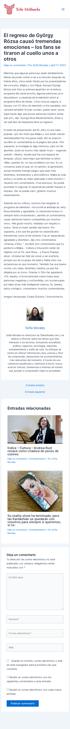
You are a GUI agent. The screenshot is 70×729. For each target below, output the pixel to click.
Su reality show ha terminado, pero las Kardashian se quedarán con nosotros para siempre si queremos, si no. (34, 520)
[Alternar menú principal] (63, 9)
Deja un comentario (15, 65)
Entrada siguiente (35, 392)
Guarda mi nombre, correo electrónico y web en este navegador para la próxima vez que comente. (35, 665)
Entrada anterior (35, 385)
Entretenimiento (37, 458)
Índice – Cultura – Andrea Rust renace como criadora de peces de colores (33, 451)
